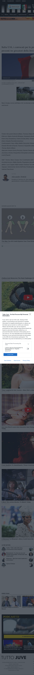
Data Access (17, 360)
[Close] (30, 314)
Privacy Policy (26, 360)
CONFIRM (10, 354)
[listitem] (17, 344)
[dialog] (17, 337)
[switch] (27, 349)
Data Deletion (7, 360)
